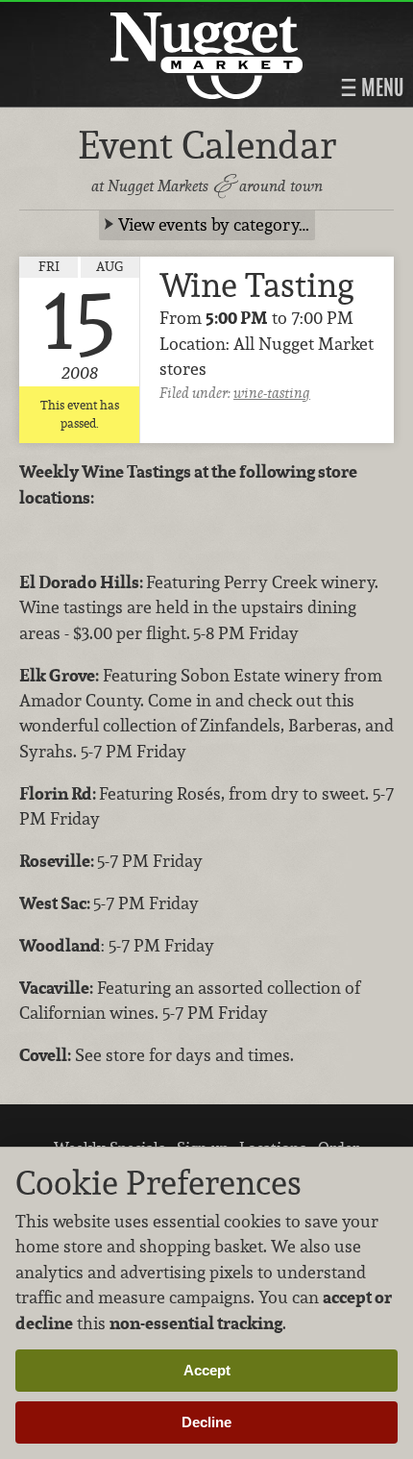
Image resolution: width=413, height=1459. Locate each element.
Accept (207, 1370)
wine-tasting (271, 392)
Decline (206, 1422)
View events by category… (213, 224)
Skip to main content (90, 16)
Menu (380, 87)
